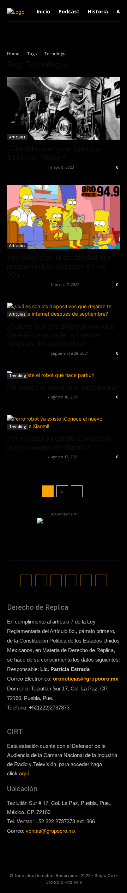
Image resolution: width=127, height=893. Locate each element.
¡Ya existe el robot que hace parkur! (63, 387)
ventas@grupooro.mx (51, 830)
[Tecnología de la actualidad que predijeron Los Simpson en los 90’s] (63, 217)
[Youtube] (101, 580)
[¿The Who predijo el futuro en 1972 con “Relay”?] (63, 108)
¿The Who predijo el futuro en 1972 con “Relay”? (55, 153)
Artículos (17, 137)
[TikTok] (56, 580)
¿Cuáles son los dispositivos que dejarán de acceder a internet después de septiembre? (61, 335)
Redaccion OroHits (26, 284)
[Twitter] (71, 580)
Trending (17, 375)
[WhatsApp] (86, 580)
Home (13, 54)
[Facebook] (26, 580)
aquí (24, 773)
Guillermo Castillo (26, 167)
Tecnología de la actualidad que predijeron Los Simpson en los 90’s (59, 266)
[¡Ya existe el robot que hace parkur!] (63, 375)
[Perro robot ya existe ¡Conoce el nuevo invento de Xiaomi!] (63, 422)
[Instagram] (41, 580)
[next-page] (77, 491)
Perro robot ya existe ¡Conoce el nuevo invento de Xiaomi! (59, 443)
